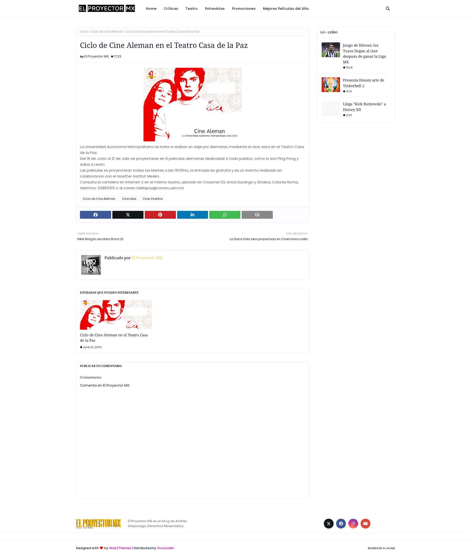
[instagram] (353, 524)
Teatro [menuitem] (191, 8)
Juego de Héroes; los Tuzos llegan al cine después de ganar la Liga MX (364, 53)
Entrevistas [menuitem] (215, 8)
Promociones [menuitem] (244, 8)
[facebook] (341, 524)
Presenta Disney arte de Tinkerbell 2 (363, 83)
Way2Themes (120, 548)
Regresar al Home (381, 548)
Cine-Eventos (153, 199)
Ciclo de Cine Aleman (107, 31)
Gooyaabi (165, 548)
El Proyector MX (96, 56)
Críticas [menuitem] (171, 8)
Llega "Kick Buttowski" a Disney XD (364, 106)
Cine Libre (129, 199)
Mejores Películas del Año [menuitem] (286, 8)
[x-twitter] (329, 524)
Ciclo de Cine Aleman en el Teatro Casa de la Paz (114, 337)
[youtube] (365, 524)
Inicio (84, 31)
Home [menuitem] (151, 8)
